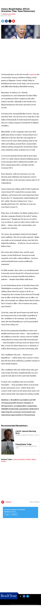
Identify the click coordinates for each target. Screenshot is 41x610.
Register (14, 514)
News (34, 459)
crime (15, 459)
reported (32, 74)
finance (28, 459)
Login (7, 514)
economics (21, 459)
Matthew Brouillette (9, 14)
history (3, 461)
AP (38, 37)
